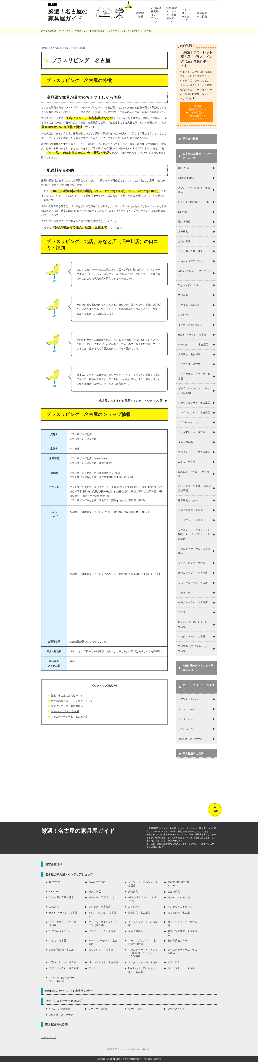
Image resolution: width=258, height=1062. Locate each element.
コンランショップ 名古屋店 (194, 412)
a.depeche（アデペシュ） (191, 261)
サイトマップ (48, 1037)
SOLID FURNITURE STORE (193, 202)
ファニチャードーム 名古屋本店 (69, 716)
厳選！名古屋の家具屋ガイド (68, 15)
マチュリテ (184, 592)
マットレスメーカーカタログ (198, 687)
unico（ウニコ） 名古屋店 (193, 344)
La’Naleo (182, 212)
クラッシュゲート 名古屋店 (194, 402)
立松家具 (183, 295)
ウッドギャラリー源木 (190, 251)
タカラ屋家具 (185, 442)
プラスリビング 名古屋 (191, 563)
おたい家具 (184, 241)
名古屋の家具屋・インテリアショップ (72, 701)
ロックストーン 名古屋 (191, 636)
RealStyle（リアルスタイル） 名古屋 (195, 624)
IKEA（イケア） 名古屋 (65, 711)
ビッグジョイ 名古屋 (190, 520)
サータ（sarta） (186, 719)
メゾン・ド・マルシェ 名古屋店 (194, 189)
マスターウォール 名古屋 (193, 582)
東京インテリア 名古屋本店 (67, 706)
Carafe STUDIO (186, 177)
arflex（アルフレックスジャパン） (194, 273)
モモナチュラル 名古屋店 (193, 602)
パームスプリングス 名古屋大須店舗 (194, 488)
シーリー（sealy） (188, 709)
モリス (182, 612)
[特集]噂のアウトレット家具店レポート (198, 667)
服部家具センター (188, 500)
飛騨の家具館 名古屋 (190, 510)
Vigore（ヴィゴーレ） (190, 285)
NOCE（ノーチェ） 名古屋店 (193, 474)
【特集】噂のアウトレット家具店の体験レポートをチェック (197, 112)
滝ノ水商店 (184, 221)
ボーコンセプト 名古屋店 (193, 572)
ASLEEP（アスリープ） (191, 738)
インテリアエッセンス (190, 324)
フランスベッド (186, 729)
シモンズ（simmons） (190, 699)
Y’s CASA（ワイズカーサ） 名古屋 (194, 648)
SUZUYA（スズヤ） (189, 422)
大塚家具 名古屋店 (189, 354)
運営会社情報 (190, 138)
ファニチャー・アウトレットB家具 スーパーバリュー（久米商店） (194, 534)
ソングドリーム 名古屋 (191, 432)
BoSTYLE (183, 168)
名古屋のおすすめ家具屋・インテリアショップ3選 (130, 400)
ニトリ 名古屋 (186, 462)
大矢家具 (183, 231)
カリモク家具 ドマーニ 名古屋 (194, 376)
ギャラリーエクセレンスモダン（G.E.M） (194, 390)
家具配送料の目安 (193, 753)
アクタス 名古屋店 (189, 305)
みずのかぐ (184, 315)
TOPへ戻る (215, 805)
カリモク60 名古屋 (189, 364)
